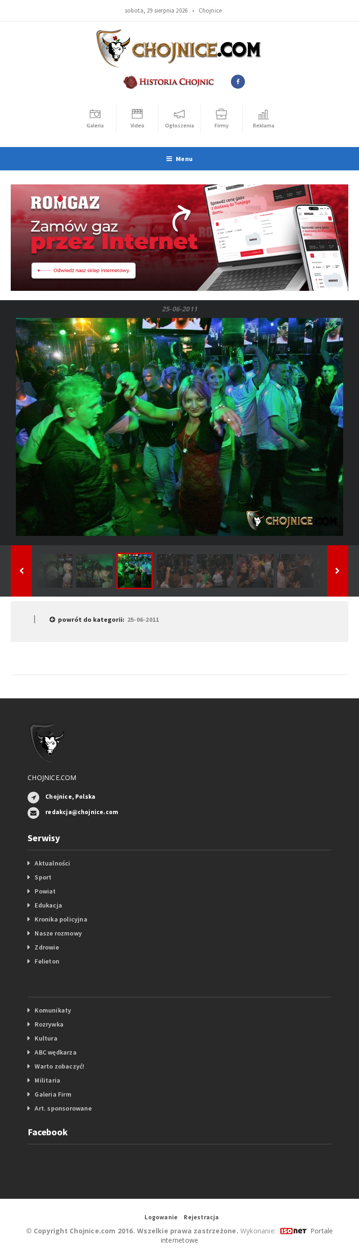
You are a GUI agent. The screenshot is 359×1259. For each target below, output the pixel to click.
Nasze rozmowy (58, 933)
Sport (43, 877)
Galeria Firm (53, 1094)
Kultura (46, 1038)
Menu (184, 159)
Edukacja (48, 905)
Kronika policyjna (61, 919)
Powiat (45, 891)
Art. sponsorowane (63, 1108)
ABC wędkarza (56, 1052)
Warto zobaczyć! (59, 1066)
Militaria (47, 1080)
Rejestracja (201, 1217)
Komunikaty (53, 1010)
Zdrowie (46, 947)
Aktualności (52, 863)
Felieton (47, 961)
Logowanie (161, 1217)
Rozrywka (49, 1024)
